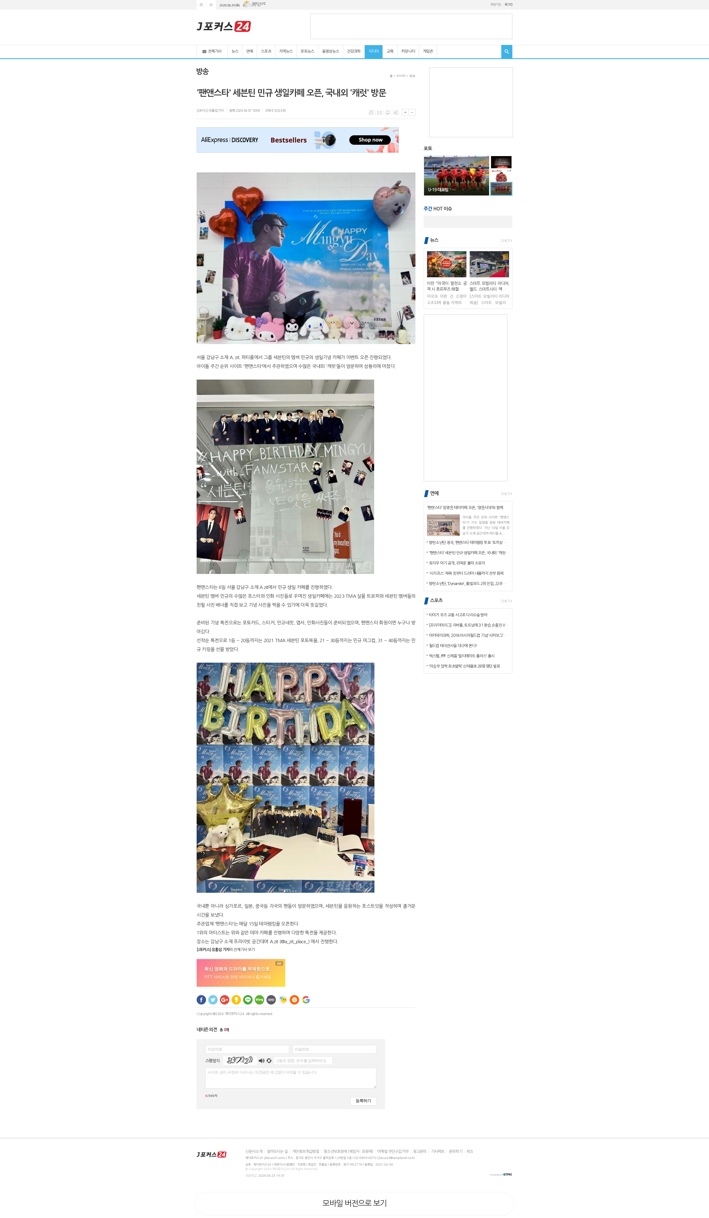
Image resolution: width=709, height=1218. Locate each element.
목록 (371, 112)
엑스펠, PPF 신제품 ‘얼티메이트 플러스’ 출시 (461, 656)
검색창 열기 (506, 51)
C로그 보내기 (294, 1000)
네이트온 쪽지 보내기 (282, 1000)
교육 (390, 51)
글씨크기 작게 (412, 112)
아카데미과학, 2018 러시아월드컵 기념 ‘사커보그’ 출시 (469, 635)
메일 (379, 112)
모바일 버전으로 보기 (354, 1203)
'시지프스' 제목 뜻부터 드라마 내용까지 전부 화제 (466, 573)
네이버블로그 (259, 1000)
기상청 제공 (255, 5)
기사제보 (438, 1151)
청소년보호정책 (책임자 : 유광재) (348, 1151)
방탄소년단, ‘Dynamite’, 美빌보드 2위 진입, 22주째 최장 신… (469, 584)
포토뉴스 (307, 51)
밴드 (271, 1000)
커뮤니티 (408, 51)
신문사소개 (253, 1151)
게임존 (428, 51)
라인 (248, 1000)
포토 (428, 148)
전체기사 (215, 51)
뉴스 (235, 51)
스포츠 (266, 51)
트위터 (213, 1000)
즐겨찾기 (211, 5)
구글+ (224, 1000)
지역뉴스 (286, 51)
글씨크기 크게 (405, 112)
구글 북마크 (306, 1000)
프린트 (388, 112)
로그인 (508, 4)
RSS (470, 1151)
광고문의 (420, 1151)
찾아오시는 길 (277, 1151)
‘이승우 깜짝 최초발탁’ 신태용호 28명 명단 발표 (464, 666)
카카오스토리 (236, 1000)
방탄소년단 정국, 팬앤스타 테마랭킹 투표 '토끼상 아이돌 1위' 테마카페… (469, 543)
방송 (412, 75)
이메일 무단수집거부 (393, 1151)
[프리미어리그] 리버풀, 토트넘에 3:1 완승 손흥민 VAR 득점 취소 (469, 625)
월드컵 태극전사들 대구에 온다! (453, 646)
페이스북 (201, 1000)
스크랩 (396, 112)
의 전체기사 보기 (226, 950)
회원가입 (495, 4)
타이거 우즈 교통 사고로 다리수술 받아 (458, 615)
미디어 (374, 51)
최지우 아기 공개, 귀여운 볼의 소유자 (457, 563)
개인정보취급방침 (305, 1151)
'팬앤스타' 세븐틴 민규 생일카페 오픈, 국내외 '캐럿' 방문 (469, 553)
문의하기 (455, 1151)
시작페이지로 (201, 5)
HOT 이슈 (438, 209)
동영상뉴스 (330, 51)
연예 (249, 51)
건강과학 (354, 51)
